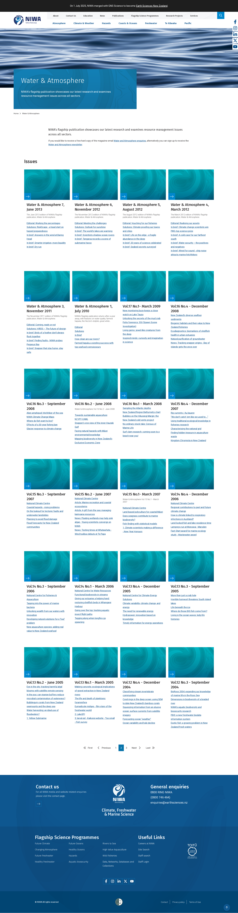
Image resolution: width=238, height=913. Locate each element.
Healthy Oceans (77, 849)
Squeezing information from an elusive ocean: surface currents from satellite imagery (142, 711)
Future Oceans (76, 843)
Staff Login (143, 861)
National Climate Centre (38, 503)
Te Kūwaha (171, 23)
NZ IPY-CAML (81, 419)
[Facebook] (235, 22)
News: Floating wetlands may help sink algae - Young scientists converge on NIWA (94, 522)
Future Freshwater (44, 855)
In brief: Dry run (34, 246)
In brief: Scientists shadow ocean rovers (94, 235)
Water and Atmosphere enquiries (130, 140)
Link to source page (47, 216)
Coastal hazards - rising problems (43, 507)
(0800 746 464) (160, 797)
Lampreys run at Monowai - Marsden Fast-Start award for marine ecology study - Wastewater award (189, 531)
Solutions (79, 331)
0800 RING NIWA (161, 792)
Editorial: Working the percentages (43, 223)
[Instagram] (235, 28)
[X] (235, 40)
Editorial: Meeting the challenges (91, 223)
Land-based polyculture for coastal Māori (143, 512)
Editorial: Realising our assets (185, 223)
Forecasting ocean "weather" (137, 719)
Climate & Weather (84, 23)
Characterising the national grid (186, 428)
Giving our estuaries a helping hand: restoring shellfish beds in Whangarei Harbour (93, 602)
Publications (118, 16)
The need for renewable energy (138, 611)
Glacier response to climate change (44, 428)
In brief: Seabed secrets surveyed (139, 246)
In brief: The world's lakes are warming (93, 231)
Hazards (106, 23)
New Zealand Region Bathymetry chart (141, 412)
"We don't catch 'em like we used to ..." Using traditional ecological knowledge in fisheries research (191, 421)
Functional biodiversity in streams (91, 594)
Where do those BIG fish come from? (189, 611)
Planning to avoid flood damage (42, 519)
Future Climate (42, 843)
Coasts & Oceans (128, 23)
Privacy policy (178, 902)
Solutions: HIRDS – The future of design (46, 328)
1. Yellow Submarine (36, 718)
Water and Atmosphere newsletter (65, 144)
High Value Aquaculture (114, 849)
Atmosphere (59, 23)
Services (194, 16)
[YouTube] (235, 47)
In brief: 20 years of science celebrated (142, 243)
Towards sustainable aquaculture (91, 415)
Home (16, 113)
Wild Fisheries (110, 855)
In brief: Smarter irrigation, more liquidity (46, 243)
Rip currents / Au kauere (182, 413)
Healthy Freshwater (45, 861)
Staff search (144, 855)
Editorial (79, 327)
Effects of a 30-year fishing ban (42, 424)
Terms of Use (195, 902)
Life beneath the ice (180, 607)
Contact (164, 902)
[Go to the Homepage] (27, 20)
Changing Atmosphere (46, 849)
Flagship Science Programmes (145, 16)
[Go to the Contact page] (38, 804)
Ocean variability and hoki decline (139, 723)
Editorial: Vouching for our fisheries (140, 223)
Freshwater (151, 23)
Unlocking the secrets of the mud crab (141, 318)
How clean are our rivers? (87, 339)
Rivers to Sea (109, 843)
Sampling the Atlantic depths (137, 408)
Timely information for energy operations (143, 623)
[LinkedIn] (235, 34)
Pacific (187, 23)
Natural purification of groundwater (188, 339)
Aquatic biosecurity (78, 861)
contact (55, 796)
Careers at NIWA (146, 843)
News (102, 16)
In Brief (78, 335)
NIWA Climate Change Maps (40, 417)
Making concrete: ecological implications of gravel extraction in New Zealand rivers (95, 690)
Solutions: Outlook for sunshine (90, 227)
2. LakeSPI (80, 714)
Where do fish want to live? (40, 421)
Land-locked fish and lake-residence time (191, 523)
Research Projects (174, 16)
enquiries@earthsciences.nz (169, 802)
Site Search (143, 849)
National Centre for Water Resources (93, 590)
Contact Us (71, 16)
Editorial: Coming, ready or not (41, 324)
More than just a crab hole (183, 595)
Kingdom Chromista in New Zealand (188, 440)
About (56, 16)
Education (88, 16)
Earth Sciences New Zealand (151, 5)
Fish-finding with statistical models (140, 523)
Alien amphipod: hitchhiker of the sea (45, 413)
